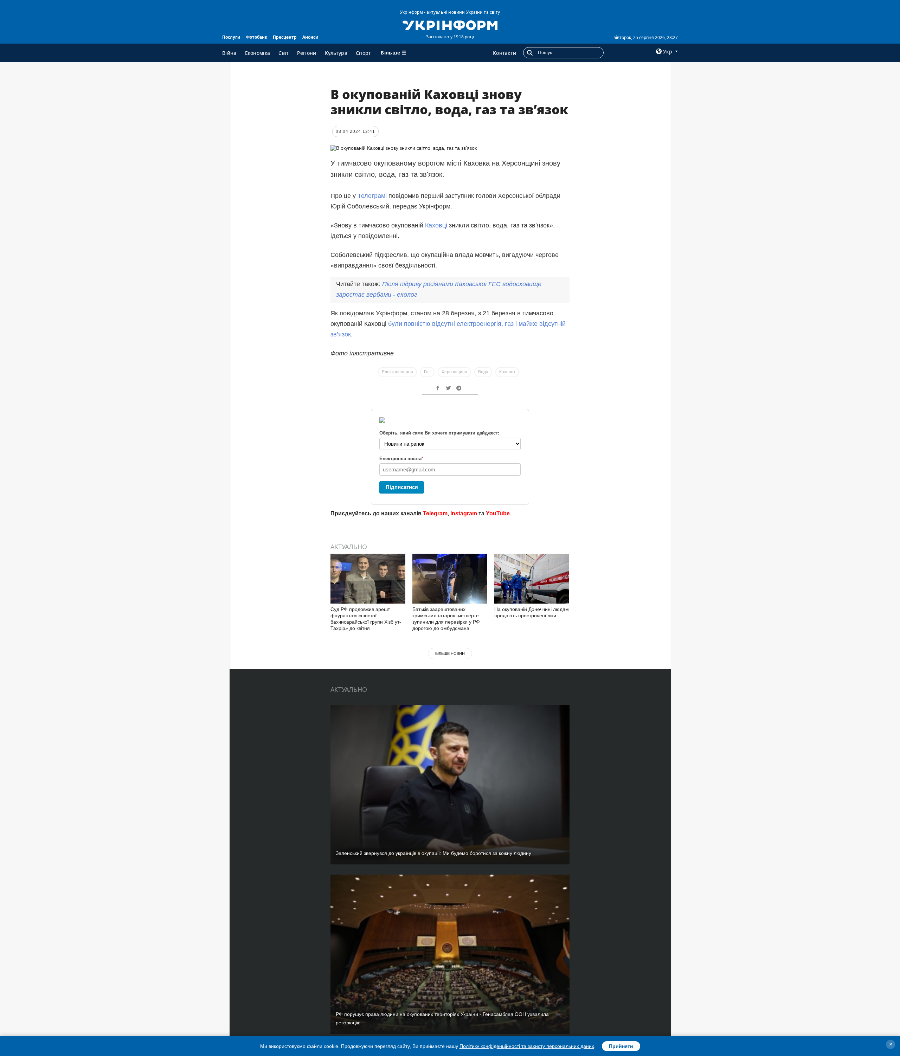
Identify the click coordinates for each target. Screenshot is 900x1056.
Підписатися (402, 487)
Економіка (257, 53)
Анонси (310, 37)
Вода (483, 371)
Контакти (504, 53)
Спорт (363, 53)
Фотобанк (256, 37)
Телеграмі (372, 195)
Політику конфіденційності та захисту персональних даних (526, 1046)
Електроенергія (397, 371)
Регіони (306, 53)
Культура (336, 53)
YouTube (498, 513)
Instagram (463, 513)
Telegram (435, 513)
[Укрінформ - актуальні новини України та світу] (450, 24)
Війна (229, 53)
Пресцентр (285, 37)
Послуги (231, 37)
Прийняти (621, 1046)
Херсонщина (454, 371)
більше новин (450, 653)
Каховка (507, 371)
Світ (283, 53)
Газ (427, 371)
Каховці (436, 225)
